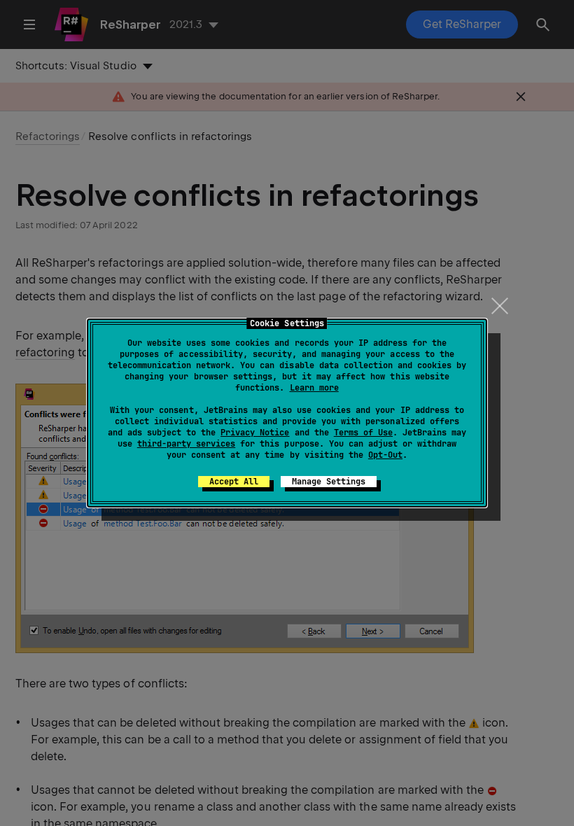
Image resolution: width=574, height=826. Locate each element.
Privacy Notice (254, 432)
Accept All (233, 481)
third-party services (186, 443)
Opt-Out (385, 455)
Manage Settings (328, 481)
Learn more (314, 387)
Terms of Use (363, 432)
